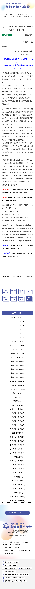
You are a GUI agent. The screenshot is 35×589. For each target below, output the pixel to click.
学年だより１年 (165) (17, 441)
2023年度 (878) (17, 433)
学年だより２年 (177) (17, 488)
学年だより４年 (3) (17, 369)
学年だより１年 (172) (17, 413)
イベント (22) (17, 397)
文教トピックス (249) (17, 496)
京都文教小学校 (9, 571)
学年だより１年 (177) (17, 484)
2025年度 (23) (17, 349)
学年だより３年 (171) (17, 421)
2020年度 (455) (17, 492)
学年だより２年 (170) (17, 417)
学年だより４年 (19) (17, 325)
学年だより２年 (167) (17, 445)
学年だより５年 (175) (17, 429)
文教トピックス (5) (17, 353)
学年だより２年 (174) (17, 469)
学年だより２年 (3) (17, 361)
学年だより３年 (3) (17, 365)
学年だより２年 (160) (17, 385)
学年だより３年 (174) (17, 473)
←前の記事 (5, 276)
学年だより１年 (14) (17, 337)
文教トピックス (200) (17, 345)
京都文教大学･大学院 (11, 562)
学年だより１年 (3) (17, 357)
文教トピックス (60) (17, 341)
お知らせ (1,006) (17, 393)
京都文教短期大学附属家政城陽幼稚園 (16, 575)
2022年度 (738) (17, 457)
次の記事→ (29, 276)
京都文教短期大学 (10, 565)
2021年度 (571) (17, 476)
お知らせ (7, 35)
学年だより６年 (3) (17, 377)
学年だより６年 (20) (17, 317)
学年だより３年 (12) (17, 329)
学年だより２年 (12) (17, 333)
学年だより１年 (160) (17, 381)
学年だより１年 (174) (17, 465)
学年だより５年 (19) (17, 321)
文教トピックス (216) (17, 461)
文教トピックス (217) (17, 480)
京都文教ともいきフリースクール (15, 581)
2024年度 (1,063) (17, 405)
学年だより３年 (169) (17, 449)
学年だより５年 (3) (17, 373)
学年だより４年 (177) (17, 425)
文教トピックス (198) (17, 409)
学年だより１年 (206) (17, 500)
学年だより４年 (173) (17, 453)
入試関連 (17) (17, 401)
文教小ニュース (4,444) (17, 389)
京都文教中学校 (26, 568)
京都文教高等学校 (10, 568)
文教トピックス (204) (17, 437)
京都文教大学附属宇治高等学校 (14, 578)
